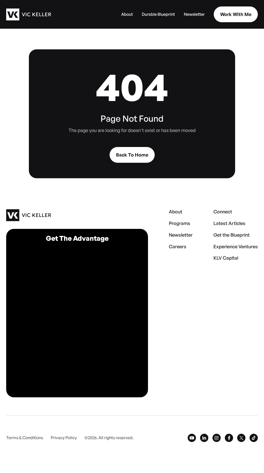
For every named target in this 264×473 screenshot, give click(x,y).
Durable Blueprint (158, 14)
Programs (179, 223)
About (127, 14)
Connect (222, 211)
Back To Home (132, 155)
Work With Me (235, 14)
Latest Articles (229, 223)
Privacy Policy (64, 438)
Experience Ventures (235, 246)
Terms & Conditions (24, 438)
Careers (177, 246)
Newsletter (194, 14)
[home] (28, 14)
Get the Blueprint (231, 235)
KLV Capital (225, 258)
